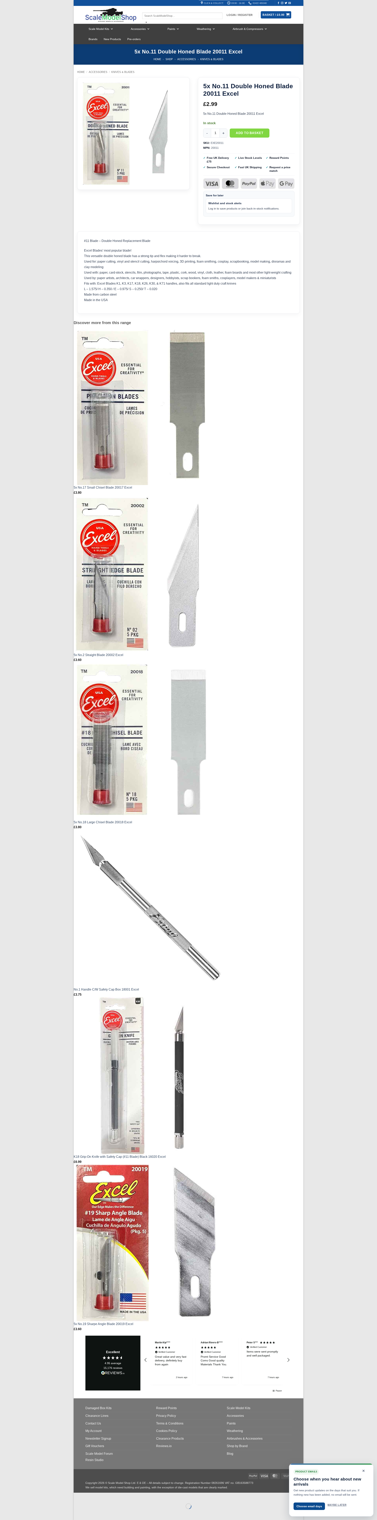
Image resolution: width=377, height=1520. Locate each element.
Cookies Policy (166, 1431)
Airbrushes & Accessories (245, 1438)
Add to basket (249, 133)
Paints (171, 28)
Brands (93, 39)
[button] (145, 1360)
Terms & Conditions (169, 1423)
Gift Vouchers (94, 1446)
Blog (230, 1453)
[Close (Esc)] (112, 1496)
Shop (169, 59)
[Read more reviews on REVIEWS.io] (113, 1373)
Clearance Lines (96, 1415)
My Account (93, 1431)
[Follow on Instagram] (282, 3)
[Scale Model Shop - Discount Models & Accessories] (110, 15)
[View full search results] (145, 9)
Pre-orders (134, 39)
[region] (217, 1360)
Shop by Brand (237, 1446)
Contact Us (93, 1423)
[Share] (100, 1496)
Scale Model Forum (99, 1453)
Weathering (204, 28)
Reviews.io (164, 1446)
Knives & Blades (211, 59)
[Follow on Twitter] (286, 3)
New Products (112, 39)
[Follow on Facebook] (278, 3)
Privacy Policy (166, 1415)
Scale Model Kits (99, 28)
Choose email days (309, 1506)
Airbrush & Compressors (248, 28)
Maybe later (337, 1504)
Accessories (138, 28)
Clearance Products (170, 1438)
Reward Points (166, 1408)
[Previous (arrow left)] (77, 1513)
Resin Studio (94, 1460)
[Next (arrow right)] (89, 1513)
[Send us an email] (289, 3)
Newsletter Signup (98, 1438)
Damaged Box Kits (98, 1408)
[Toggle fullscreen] (89, 1496)
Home (157, 59)
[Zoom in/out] (77, 1496)
